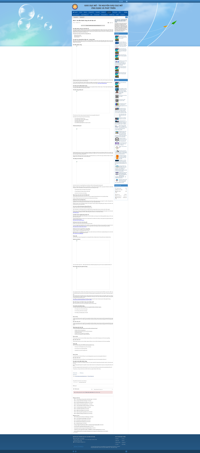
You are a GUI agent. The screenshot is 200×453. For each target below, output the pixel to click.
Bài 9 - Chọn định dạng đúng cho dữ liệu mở (81, 402)
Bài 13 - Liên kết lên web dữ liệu (79, 408)
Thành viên (117, 440)
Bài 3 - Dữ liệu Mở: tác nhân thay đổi (80, 419)
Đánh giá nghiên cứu (104, 14)
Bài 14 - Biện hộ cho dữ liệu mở (79, 410)
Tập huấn (85, 12)
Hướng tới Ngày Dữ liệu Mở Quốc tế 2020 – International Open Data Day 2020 (86, 424)
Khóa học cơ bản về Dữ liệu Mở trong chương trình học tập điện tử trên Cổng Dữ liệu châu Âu (121, 181)
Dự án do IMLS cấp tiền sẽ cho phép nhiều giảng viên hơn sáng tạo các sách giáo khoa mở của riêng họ (91, 431)
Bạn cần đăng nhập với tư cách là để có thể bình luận (87, 392)
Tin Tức (123, 438)
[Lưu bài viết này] (112, 22)
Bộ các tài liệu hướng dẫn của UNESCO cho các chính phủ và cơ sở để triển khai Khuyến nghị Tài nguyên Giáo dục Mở (121, 127)
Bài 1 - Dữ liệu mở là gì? (78, 423)
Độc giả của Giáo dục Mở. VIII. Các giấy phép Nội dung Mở (123, 37)
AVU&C (125, 12)
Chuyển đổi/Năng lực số (84, 14)
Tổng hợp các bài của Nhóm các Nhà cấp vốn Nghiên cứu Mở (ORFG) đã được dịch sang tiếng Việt (121, 152)
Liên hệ (123, 440)
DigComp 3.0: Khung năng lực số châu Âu (122, 118)
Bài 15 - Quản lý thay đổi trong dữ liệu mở (81, 411)
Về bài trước (75, 372)
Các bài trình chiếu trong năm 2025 (122, 100)
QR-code (74, 446)
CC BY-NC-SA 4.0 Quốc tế (116, 446)
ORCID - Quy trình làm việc (123, 147)
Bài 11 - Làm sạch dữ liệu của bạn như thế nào (81, 405)
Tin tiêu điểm (117, 80)
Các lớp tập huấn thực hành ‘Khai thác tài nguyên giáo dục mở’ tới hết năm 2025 (121, 105)
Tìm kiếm (117, 444)
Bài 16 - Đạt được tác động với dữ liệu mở (81, 413)
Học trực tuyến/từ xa (76, 14)
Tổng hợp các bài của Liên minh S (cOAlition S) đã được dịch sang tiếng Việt (122, 157)
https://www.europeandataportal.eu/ (81, 376)
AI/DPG (117, 14)
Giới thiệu (117, 438)
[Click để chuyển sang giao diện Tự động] (73, 451)
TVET (91, 14)
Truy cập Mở (97, 12)
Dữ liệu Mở (109, 12)
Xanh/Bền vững (111, 14)
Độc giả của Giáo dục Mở (122, 83)
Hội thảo (80, 12)
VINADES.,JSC (108, 447)
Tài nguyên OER (91, 12)
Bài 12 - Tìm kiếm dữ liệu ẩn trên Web (80, 407)
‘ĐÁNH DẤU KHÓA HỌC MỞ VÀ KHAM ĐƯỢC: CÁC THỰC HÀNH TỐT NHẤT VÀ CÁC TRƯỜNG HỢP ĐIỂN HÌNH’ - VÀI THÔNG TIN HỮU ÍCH (121, 175)
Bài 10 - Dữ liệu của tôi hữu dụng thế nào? (81, 403)
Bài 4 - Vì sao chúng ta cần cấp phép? (80, 418)
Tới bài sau (81, 372)
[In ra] (110, 22)
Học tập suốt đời (96, 14)
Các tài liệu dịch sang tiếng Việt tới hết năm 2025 (122, 115)
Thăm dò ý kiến (118, 442)
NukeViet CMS (96, 447)
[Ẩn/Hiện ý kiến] (92, 389)
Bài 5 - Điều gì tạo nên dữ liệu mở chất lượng (81, 416)
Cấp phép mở (103, 12)
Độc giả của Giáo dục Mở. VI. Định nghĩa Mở (122, 55)
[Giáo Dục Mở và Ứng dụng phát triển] (75, 6)
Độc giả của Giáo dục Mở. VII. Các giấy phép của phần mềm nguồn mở (123, 50)
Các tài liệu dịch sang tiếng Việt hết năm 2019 (81, 426)
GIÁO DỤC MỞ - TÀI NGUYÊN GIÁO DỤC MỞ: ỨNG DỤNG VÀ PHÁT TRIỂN (121, 20)
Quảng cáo (123, 442)
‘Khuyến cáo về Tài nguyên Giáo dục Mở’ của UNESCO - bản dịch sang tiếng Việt (87, 429)
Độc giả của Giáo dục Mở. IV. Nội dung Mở (122, 73)
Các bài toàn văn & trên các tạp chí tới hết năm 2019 (82, 427)
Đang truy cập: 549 (80, 446)
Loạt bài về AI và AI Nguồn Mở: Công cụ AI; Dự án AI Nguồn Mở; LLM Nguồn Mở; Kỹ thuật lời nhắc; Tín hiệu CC (121, 122)
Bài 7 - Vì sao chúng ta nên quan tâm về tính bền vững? (83, 399)
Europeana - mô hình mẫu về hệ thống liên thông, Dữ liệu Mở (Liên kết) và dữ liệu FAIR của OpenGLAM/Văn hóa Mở (121, 162)
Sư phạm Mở (122, 14)
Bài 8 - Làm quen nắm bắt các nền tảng (80, 400)
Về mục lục (75, 374)
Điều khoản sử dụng (114, 447)
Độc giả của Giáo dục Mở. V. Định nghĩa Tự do (122, 67)
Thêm (120, 12)
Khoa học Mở (115, 12)
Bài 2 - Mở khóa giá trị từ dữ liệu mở (80, 421)
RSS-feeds (123, 444)
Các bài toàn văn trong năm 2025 (123, 96)
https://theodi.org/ (91, 376)
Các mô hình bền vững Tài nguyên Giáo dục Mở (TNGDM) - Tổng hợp (121, 143)
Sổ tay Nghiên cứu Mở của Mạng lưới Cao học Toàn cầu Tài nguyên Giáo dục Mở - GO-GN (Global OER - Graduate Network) (121, 91)
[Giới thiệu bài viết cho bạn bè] (108, 22)
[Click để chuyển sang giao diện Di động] (76, 451)
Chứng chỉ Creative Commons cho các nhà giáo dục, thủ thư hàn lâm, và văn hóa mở (123, 140)
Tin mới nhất (117, 33)
